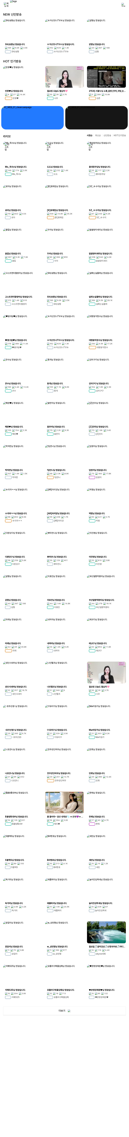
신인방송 (107, 135)
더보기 (62, 1010)
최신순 (98, 135)
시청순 (90, 135)
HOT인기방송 (120, 135)
